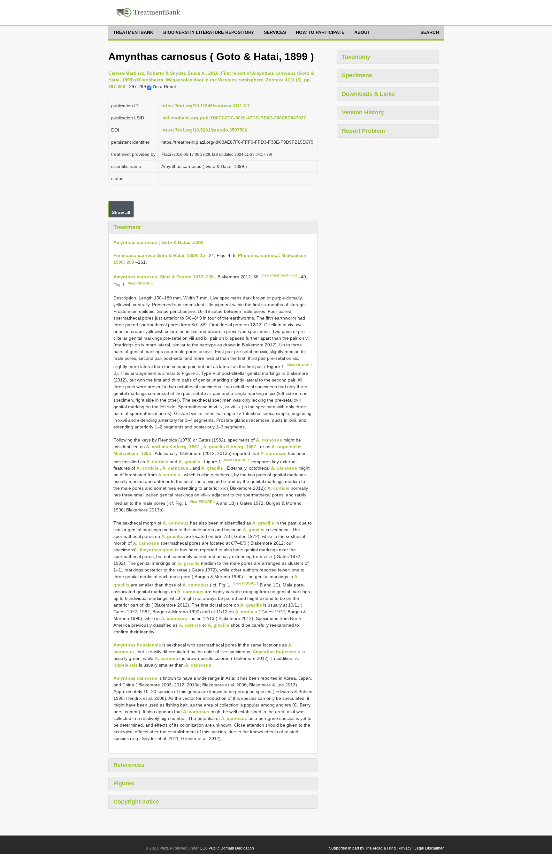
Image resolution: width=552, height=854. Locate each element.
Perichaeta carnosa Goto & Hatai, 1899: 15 (159, 255)
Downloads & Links (368, 94)
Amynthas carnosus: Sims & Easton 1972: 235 (163, 276)
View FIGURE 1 (140, 283)
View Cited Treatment (279, 275)
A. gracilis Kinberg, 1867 (229, 446)
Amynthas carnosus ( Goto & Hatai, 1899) (158, 242)
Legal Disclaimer (429, 848)
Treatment (127, 227)
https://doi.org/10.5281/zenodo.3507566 (204, 129)
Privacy (405, 848)
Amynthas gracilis (159, 549)
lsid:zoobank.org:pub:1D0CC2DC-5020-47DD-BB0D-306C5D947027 (233, 117)
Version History (363, 112)
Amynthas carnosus (135, 678)
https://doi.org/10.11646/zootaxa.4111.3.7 (205, 105)
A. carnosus (269, 439)
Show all (121, 212)
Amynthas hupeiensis (137, 644)
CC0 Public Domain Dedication (227, 848)
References (128, 765)
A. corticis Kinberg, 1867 (172, 446)
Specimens (357, 75)
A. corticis (157, 461)
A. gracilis (189, 461)
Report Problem (363, 131)
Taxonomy (356, 57)
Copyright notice (136, 801)
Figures (123, 783)
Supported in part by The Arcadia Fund (362, 848)
